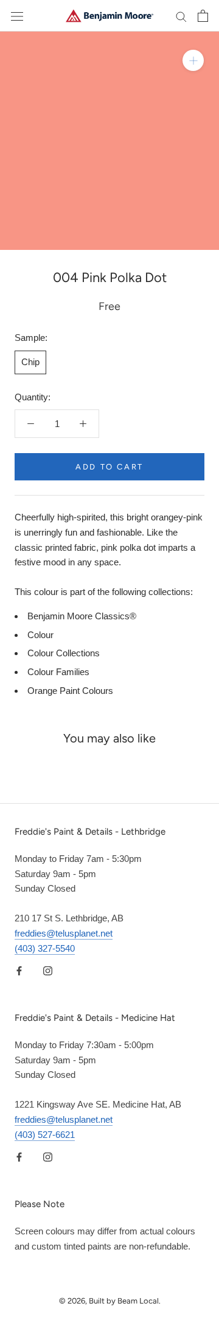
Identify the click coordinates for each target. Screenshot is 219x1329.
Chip (30, 362)
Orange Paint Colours (70, 690)
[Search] (181, 15)
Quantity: (32, 397)
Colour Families (58, 672)
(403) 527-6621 (45, 1134)
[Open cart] (203, 16)
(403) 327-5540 (45, 948)
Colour (40, 635)
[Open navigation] (17, 16)
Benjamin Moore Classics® (81, 616)
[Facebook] (19, 970)
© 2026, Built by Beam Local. (110, 1300)
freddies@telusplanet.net (64, 933)
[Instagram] (47, 970)
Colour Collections (63, 653)
